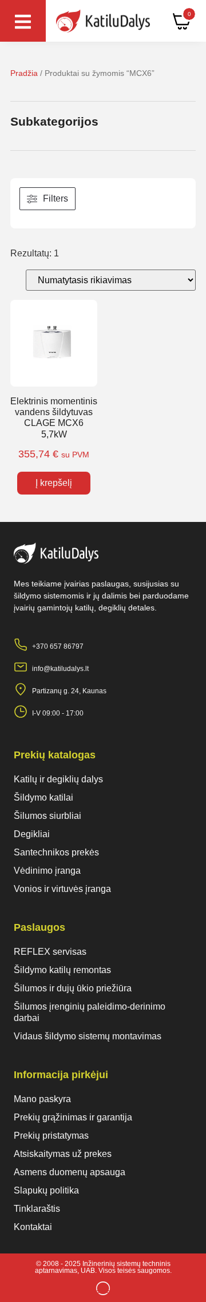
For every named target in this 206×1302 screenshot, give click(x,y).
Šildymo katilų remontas (62, 970)
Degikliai (32, 834)
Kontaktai (33, 1227)
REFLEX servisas (50, 952)
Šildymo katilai (43, 797)
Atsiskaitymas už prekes (63, 1154)
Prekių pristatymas (51, 1135)
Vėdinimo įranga (47, 870)
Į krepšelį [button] (53, 483)
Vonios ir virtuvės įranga (62, 889)
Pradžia (24, 73)
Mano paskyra (42, 1099)
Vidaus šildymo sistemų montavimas (87, 1036)
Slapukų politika (46, 1190)
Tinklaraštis (37, 1208)
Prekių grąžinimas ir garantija (73, 1117)
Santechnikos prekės (56, 852)
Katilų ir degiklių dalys (58, 779)
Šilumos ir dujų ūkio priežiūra (73, 988)
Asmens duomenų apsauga (69, 1172)
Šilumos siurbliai (47, 816)
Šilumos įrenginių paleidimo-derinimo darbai (89, 1012)
